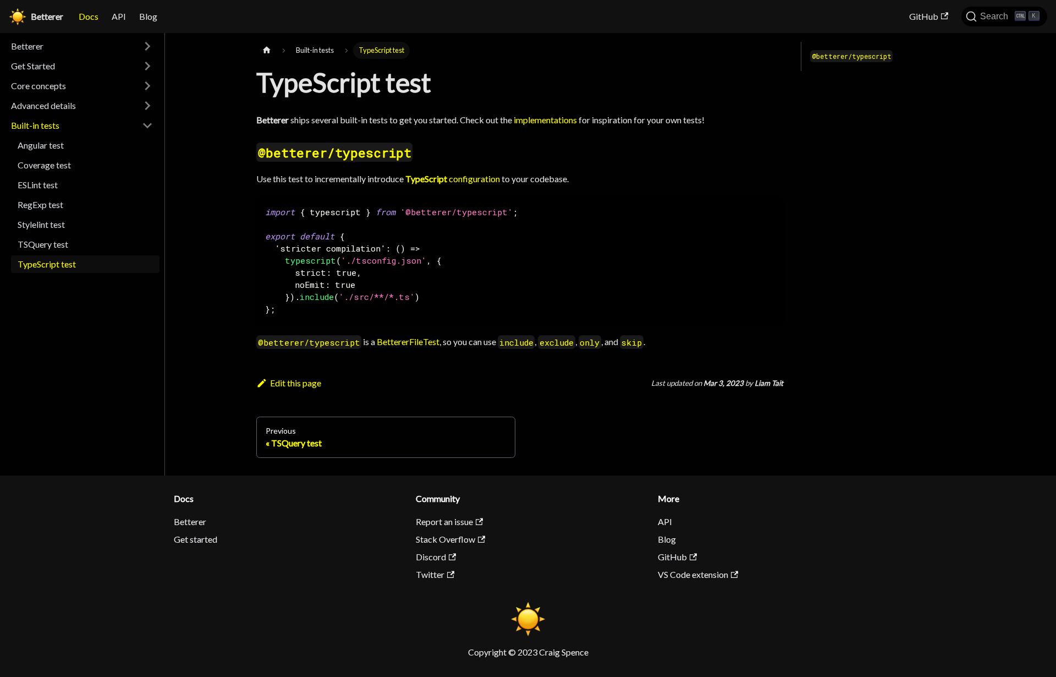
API (119, 16)
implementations (545, 119)
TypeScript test (47, 264)
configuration (452, 178)
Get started (195, 539)
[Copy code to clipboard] (770, 210)
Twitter (430, 574)
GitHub (923, 16)
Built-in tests (35, 125)
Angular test (41, 145)
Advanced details (43, 105)
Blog (148, 16)
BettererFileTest (408, 341)
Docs (88, 16)
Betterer (27, 46)
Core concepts (38, 85)
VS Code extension (693, 574)
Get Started (33, 66)
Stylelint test (41, 224)
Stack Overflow (445, 539)
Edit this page (295, 383)
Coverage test (44, 165)
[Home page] (266, 50)
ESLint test (38, 184)
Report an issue (444, 521)
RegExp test (40, 204)
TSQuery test (43, 244)
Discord (431, 557)
